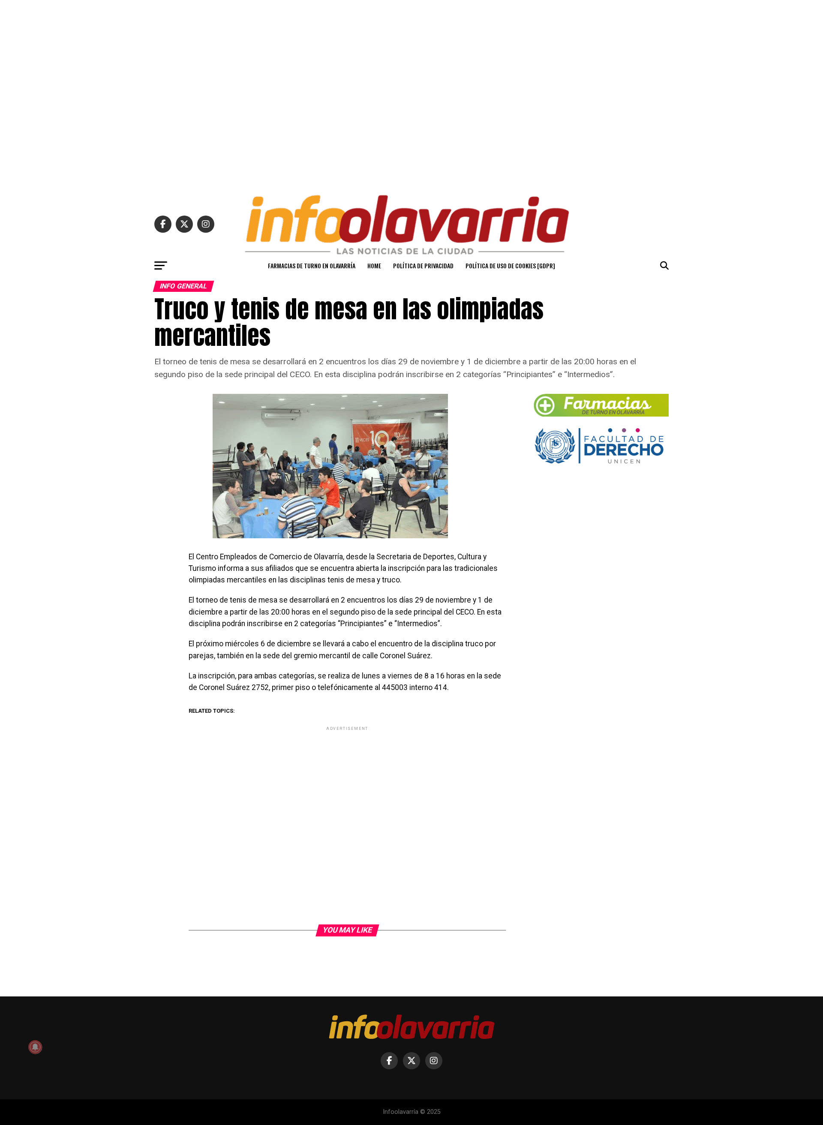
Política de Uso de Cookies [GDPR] (510, 265)
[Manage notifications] (35, 1047)
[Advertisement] (411, 93)
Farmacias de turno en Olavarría (311, 265)
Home (374, 265)
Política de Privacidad (423, 265)
